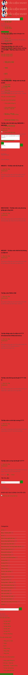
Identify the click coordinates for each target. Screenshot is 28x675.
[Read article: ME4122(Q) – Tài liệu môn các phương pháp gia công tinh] (14, 193)
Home (2, 39)
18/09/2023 (4, 130)
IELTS (2, 535)
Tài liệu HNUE (7, 626)
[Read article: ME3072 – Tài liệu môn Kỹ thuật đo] (14, 150)
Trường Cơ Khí (5, 32)
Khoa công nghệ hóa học (8, 541)
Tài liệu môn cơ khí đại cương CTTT (12, 420)
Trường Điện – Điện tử (7, 582)
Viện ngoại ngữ (5, 590)
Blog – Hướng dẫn (6, 532)
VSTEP (3, 604)
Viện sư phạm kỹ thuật (7, 596)
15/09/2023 (4, 340)
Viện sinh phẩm (5, 593)
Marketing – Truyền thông (10, 665)
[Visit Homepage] (14, 2)
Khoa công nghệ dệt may (8, 538)
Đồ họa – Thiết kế (8, 663)
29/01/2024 (4, 88)
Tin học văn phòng (6, 571)
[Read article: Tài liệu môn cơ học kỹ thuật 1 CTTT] (14, 445)
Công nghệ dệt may (8, 670)
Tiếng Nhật (6, 651)
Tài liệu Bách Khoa (6, 555)
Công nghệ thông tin (9, 660)
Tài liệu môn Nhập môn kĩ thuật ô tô (12, 33)
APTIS (2, 530)
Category (7, 39)
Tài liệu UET (8, 38)
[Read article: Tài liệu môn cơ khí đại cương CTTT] (14, 405)
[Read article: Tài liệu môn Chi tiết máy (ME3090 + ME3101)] (14, 108)
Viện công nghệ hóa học (7, 585)
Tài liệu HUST (7, 621)
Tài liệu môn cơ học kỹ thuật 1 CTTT (12, 461)
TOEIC (3, 574)
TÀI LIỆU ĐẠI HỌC (5, 617)
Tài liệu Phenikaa (7, 633)
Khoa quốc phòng (6, 552)
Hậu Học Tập (6, 36)
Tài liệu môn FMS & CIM (8, 293)
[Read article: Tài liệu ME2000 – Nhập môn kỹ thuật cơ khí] (14, 65)
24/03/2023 (4, 215)
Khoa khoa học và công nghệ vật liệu (11, 546)
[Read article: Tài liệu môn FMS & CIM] (14, 278)
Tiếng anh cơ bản (8, 641)
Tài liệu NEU (8, 27)
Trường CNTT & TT (6, 577)
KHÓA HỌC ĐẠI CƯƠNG (6, 674)
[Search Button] (21, 145)
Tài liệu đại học (14, 39)
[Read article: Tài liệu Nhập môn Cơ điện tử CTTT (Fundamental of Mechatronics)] (14, 318)
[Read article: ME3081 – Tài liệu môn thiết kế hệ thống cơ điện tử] (14, 235)
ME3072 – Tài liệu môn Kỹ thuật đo (12, 166)
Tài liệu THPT (4, 566)
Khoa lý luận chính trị (6, 549)
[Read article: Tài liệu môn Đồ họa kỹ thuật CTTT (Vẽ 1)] (14, 362)
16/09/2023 (4, 171)
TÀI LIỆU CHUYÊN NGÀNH (8, 557)
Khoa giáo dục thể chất (7, 544)
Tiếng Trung (4, 568)
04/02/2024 (4, 38)
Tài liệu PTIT (4, 563)
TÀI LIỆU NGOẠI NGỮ (6, 637)
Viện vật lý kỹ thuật (6, 599)
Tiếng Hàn (6, 653)
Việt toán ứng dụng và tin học (9, 601)
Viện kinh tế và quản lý (7, 588)
